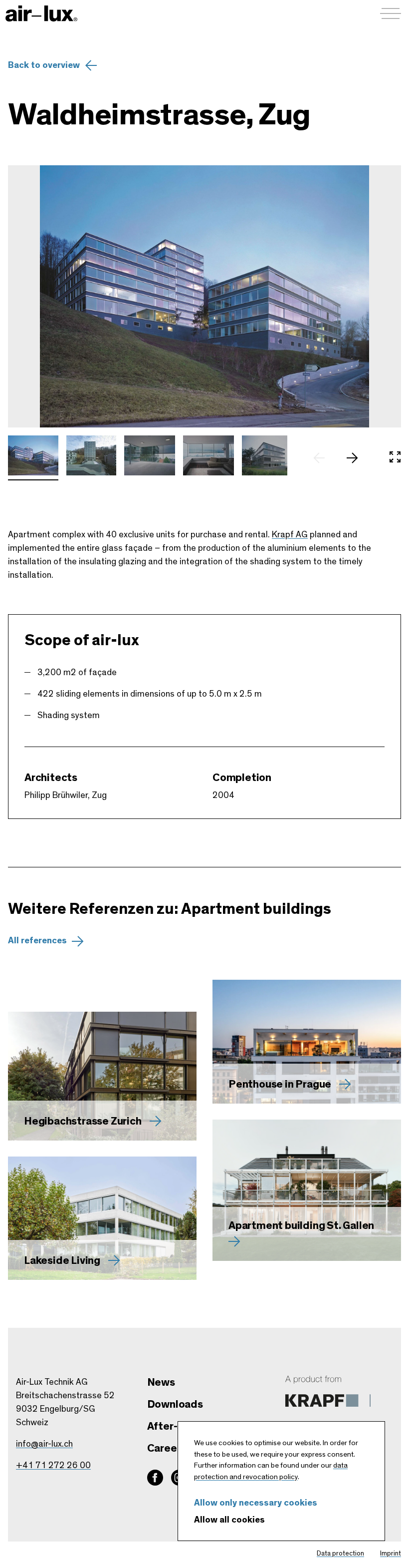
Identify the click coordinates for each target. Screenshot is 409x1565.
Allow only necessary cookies (255, 1503)
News (161, 1382)
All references (37, 940)
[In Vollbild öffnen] (395, 458)
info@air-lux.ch (44, 1444)
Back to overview (44, 65)
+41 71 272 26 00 (53, 1465)
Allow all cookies (229, 1520)
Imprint (390, 1553)
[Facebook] (155, 1478)
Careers (167, 1448)
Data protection (340, 1553)
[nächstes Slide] (357, 458)
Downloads (175, 1404)
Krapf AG (290, 534)
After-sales (175, 1426)
